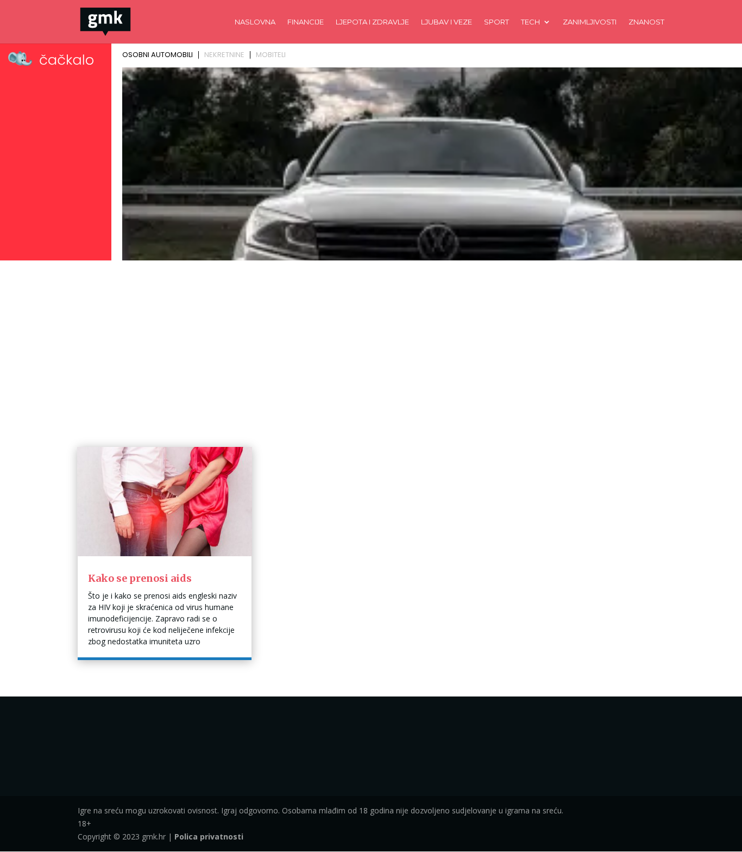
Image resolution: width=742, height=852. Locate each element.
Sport (496, 22)
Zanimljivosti (590, 22)
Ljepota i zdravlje (372, 22)
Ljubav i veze (446, 22)
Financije (305, 22)
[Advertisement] (371, 346)
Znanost (646, 22)
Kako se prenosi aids (140, 578)
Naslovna (255, 22)
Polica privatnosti (208, 836)
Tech (530, 22)
